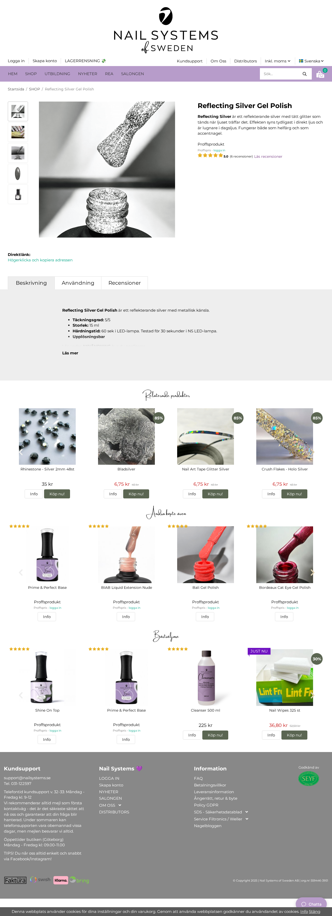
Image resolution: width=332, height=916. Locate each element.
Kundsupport (190, 61)
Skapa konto (45, 60)
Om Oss (218, 61)
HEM (12, 73)
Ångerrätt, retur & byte (215, 798)
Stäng (314, 911)
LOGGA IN (109, 778)
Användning (78, 283)
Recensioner (124, 283)
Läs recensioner (268, 156)
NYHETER (87, 73)
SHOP (31, 73)
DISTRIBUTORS (114, 812)
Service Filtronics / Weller (218, 819)
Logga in (16, 60)
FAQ (198, 778)
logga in (219, 150)
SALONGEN (132, 73)
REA (109, 73)
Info (34, 493)
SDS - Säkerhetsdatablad (218, 812)
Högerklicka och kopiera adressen (40, 259)
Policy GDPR (206, 805)
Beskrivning (31, 283)
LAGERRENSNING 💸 (85, 60)
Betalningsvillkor (210, 785)
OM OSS (107, 805)
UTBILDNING (57, 73)
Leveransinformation (214, 791)
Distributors (245, 61)
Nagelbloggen (208, 825)
